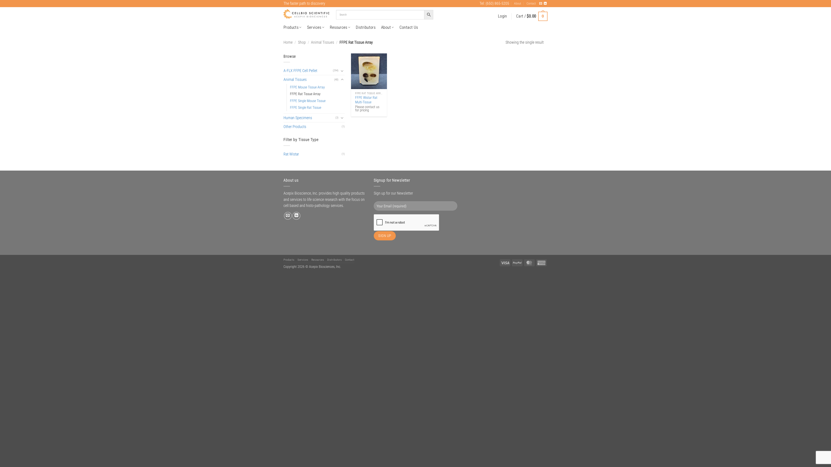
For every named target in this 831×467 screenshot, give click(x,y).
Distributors (365, 27)
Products (290, 27)
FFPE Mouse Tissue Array (307, 87)
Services (314, 27)
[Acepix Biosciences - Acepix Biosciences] (306, 14)
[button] (502, 16)
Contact (531, 3)
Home (288, 42)
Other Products (294, 127)
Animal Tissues (322, 42)
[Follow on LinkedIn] (545, 3)
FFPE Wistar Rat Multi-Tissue (366, 100)
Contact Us (408, 27)
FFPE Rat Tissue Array (305, 94)
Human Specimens (297, 118)
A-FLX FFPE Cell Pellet (300, 71)
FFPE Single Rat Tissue (305, 108)
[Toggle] (342, 71)
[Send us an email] (540, 3)
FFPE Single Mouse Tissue (307, 101)
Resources (338, 27)
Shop (302, 42)
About (517, 3)
